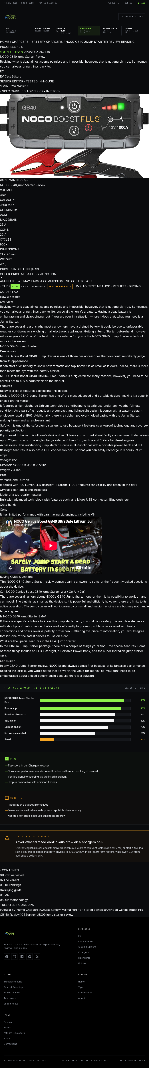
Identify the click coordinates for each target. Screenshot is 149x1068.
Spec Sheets (11, 1003)
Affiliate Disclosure (14, 1032)
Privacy (8, 1022)
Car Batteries (85, 941)
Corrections (10, 1043)
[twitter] (37, 957)
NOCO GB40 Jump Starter (18, 346)
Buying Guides (12, 992)
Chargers (83, 952)
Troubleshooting (13, 981)
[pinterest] (30, 957)
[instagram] (14, 957)
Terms (7, 1027)
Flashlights (84, 957)
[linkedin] (22, 957)
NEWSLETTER (114, 3)
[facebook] (7, 957)
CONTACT (129, 3)
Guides (82, 963)
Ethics (7, 1038)
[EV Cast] (10, 16)
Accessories (85, 992)
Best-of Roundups (14, 987)
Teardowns (10, 998)
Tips (80, 987)
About (81, 998)
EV (79, 935)
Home (81, 981)
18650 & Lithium (87, 946)
